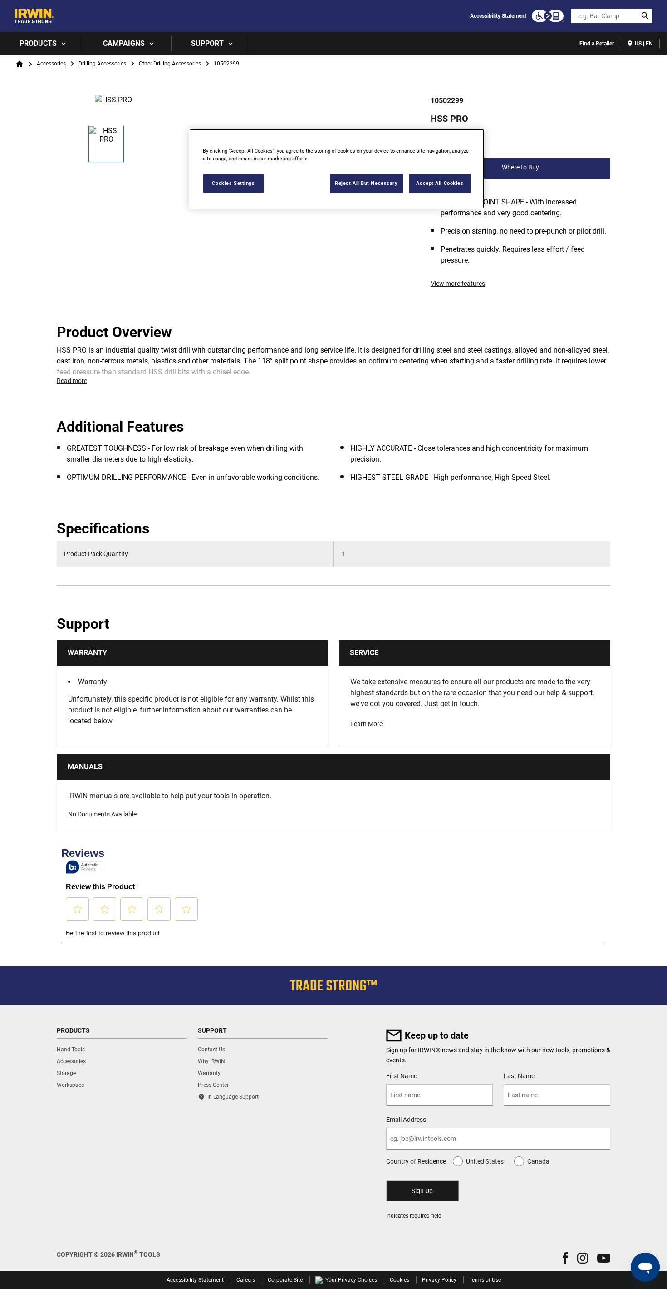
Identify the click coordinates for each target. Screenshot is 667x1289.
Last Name (519, 1076)
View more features (458, 283)
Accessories (51, 63)
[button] (565, 1258)
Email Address (406, 1119)
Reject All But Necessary (366, 183)
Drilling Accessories (102, 63)
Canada (538, 1161)
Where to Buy (520, 167)
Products (38, 43)
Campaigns (124, 43)
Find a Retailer (596, 43)
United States (485, 1161)
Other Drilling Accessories (170, 63)
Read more (72, 380)
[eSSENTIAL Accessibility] (548, 16)
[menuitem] (41, 43)
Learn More (366, 723)
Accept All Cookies (439, 183)
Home (19, 64)
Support (207, 43)
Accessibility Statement (498, 16)
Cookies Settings (233, 183)
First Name (401, 1076)
